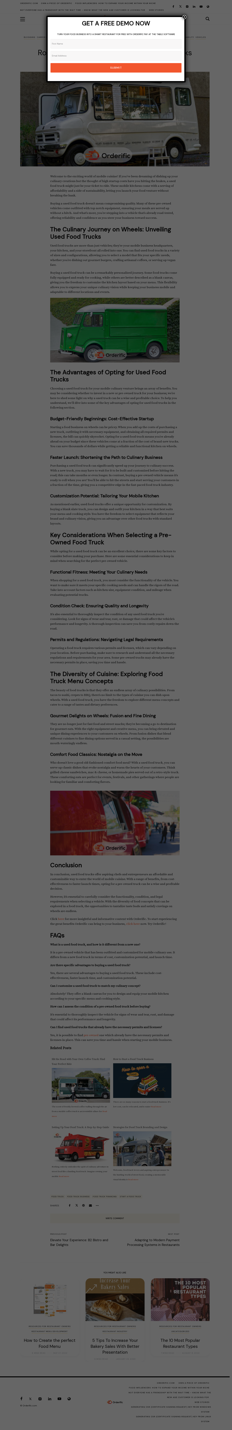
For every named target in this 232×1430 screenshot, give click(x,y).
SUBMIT (116, 68)
